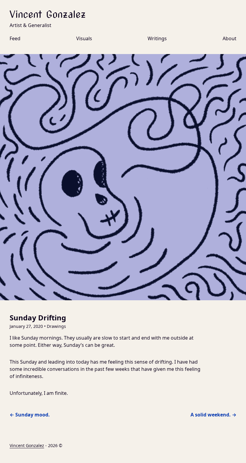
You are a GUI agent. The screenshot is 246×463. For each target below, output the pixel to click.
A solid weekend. (213, 414)
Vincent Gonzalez (48, 14)
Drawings (56, 326)
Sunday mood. (30, 414)
